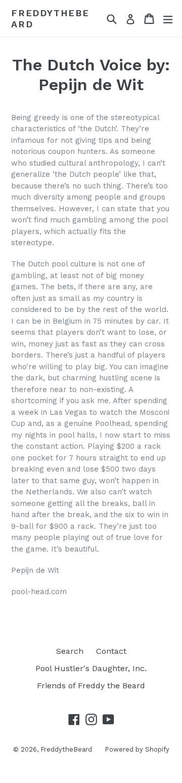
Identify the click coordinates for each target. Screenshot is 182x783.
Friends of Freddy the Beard (91, 685)
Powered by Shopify (137, 749)
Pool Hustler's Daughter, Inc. (91, 668)
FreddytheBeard (50, 18)
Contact (111, 651)
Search (69, 651)
